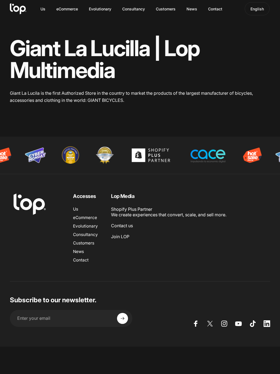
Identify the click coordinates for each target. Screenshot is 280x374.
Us (75, 209)
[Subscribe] (122, 318)
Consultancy (85, 234)
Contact (81, 260)
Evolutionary (85, 226)
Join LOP (120, 236)
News (78, 251)
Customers (83, 243)
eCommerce (85, 217)
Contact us (122, 225)
